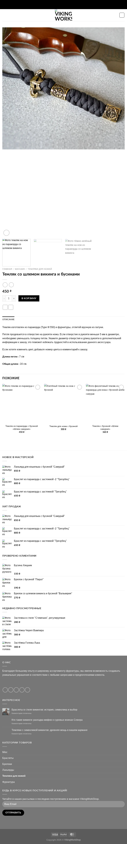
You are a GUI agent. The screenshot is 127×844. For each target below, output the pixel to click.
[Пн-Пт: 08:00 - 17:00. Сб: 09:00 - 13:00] (61, 4)
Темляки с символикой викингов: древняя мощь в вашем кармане (50, 730)
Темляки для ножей (40, 269)
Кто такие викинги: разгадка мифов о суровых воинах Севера (47, 720)
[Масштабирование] (6, 233)
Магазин (20, 269)
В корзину (29, 298)
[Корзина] (121, 15)
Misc (4, 752)
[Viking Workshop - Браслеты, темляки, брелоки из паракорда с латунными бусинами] (63, 15)
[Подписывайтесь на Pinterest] (27, 689)
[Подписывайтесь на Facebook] (5, 689)
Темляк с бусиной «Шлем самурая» (105, 427)
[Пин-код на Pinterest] (10, 307)
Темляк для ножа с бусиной (63, 426)
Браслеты (8, 758)
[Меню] (4, 15)
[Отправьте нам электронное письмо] (21, 689)
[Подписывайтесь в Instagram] (10, 689)
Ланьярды (8, 770)
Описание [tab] (8, 319)
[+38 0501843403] (70, 4)
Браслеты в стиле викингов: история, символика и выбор (44, 709)
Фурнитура (8, 782)
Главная (7, 269)
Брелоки (7, 764)
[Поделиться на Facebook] (5, 307)
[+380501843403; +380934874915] (66, 4)
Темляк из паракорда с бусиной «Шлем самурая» (21, 427)
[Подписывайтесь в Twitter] (16, 689)
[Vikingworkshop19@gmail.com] (56, 4)
